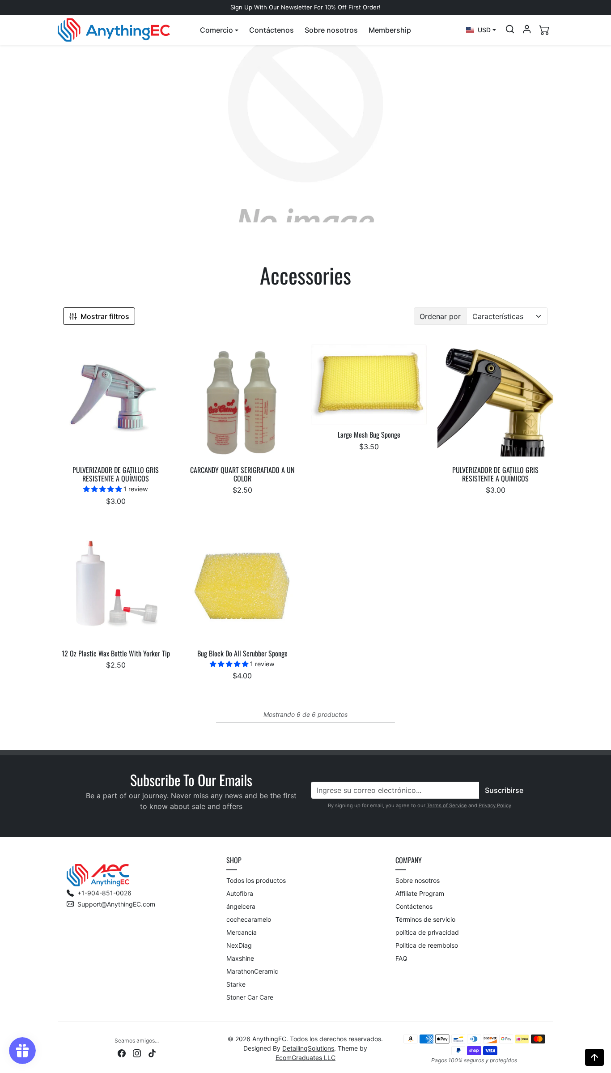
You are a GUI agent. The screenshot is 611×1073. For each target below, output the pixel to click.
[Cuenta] (526, 29)
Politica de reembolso (426, 945)
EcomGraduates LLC (305, 1057)
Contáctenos (271, 30)
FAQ (401, 958)
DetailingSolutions (308, 1048)
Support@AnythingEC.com (116, 904)
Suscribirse (504, 790)
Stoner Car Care (249, 997)
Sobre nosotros (331, 30)
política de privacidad (427, 932)
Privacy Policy (495, 805)
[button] (219, 30)
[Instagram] (136, 1052)
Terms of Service (447, 805)
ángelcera (240, 906)
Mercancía (241, 932)
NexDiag (239, 945)
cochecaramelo (248, 919)
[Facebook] (121, 1052)
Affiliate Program (419, 893)
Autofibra (239, 893)
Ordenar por (440, 316)
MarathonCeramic (252, 971)
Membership (390, 30)
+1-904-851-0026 (104, 893)
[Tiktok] (152, 1052)
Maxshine (240, 958)
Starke (236, 984)
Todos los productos (256, 880)
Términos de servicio (425, 919)
